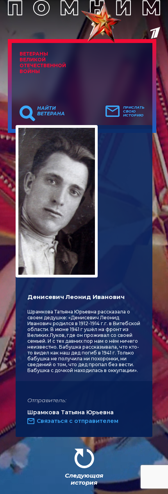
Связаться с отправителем (77, 420)
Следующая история (84, 479)
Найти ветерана (51, 111)
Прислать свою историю (134, 111)
